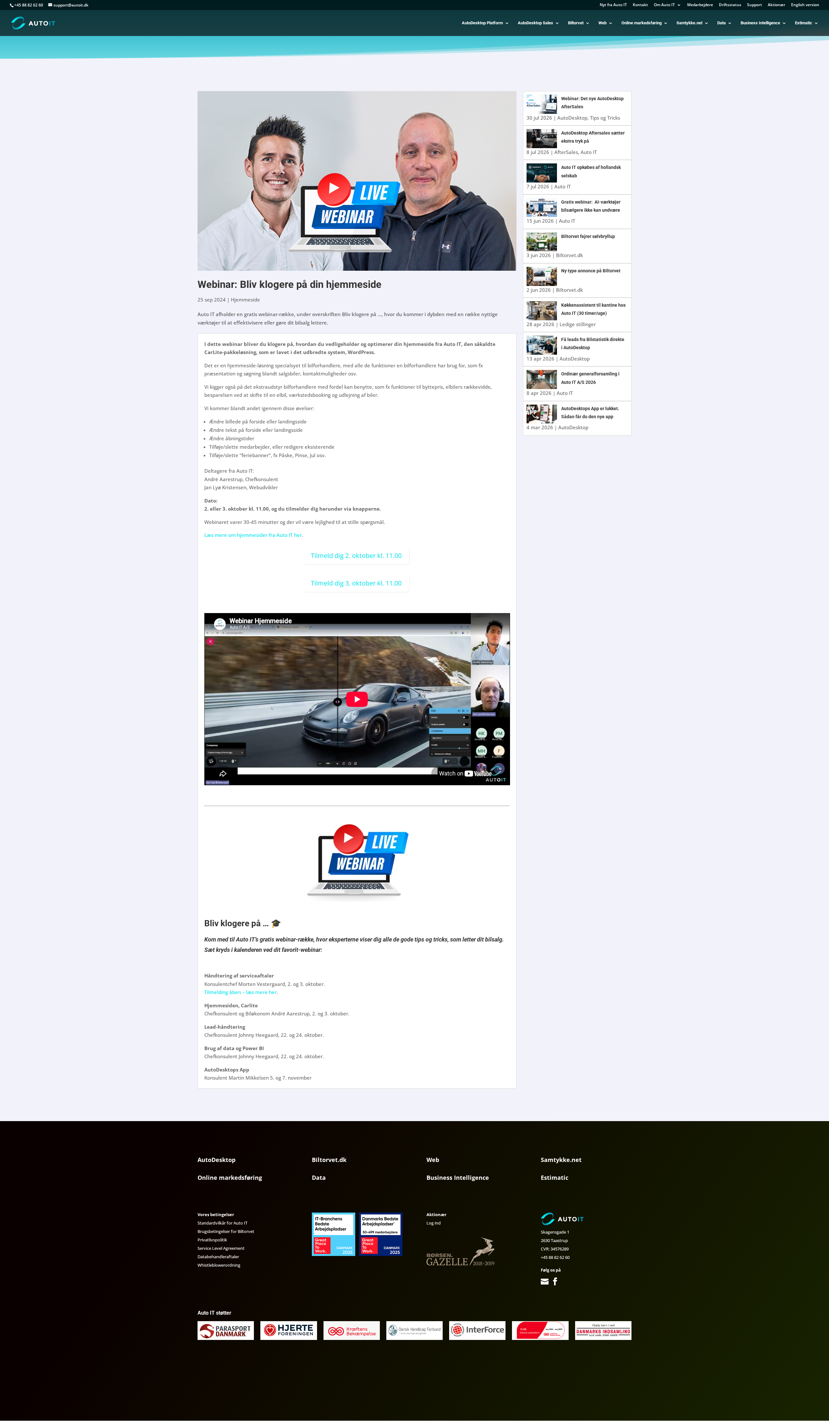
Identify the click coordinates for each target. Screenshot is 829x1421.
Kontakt (640, 5)
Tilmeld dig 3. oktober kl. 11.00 (356, 583)
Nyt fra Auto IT (613, 5)
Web (602, 23)
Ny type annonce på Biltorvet (590, 270)
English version (805, 5)
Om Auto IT (664, 5)
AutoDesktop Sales (535, 23)
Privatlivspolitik (212, 1240)
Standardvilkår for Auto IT (222, 1223)
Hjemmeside (245, 299)
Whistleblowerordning (219, 1265)
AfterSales (566, 152)
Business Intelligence (760, 23)
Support (754, 5)
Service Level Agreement (221, 1248)
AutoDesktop (572, 117)
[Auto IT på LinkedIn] (564, 1282)
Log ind (433, 1223)
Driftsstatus (730, 5)
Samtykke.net (689, 23)
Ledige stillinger (578, 324)
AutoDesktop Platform (482, 23)
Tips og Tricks (605, 117)
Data (721, 23)
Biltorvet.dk (569, 255)
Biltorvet (576, 23)
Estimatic (803, 23)
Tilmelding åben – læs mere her (240, 992)
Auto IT (589, 152)
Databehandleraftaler (218, 1257)
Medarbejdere (700, 5)
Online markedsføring (641, 23)
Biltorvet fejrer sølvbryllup (588, 236)
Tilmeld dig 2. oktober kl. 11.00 (356, 555)
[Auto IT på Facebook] (555, 1282)
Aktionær (776, 5)
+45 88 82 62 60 (555, 1257)
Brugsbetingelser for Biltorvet (226, 1231)
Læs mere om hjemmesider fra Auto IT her (253, 535)
